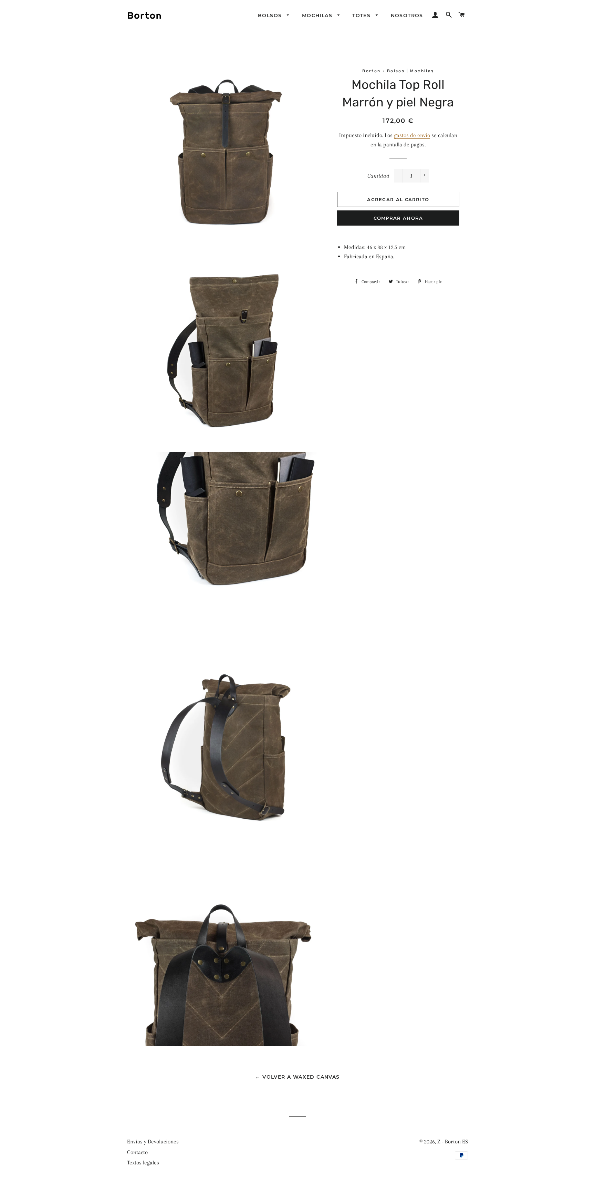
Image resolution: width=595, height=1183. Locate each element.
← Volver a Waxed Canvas (297, 1077)
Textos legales (143, 1162)
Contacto (137, 1152)
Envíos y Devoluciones (153, 1141)
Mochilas (318, 15)
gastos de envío (412, 135)
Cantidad (378, 176)
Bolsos (271, 15)
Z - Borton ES (452, 1141)
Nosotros (407, 15)
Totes (362, 15)
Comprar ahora (398, 218)
